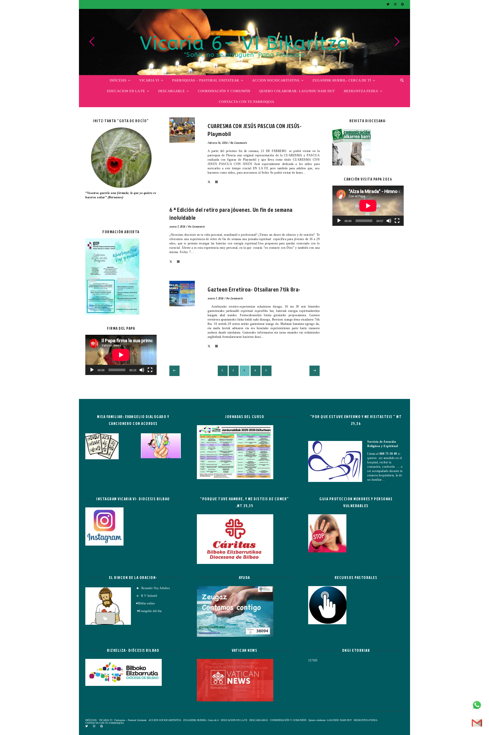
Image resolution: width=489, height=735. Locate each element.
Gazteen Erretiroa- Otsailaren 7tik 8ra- (254, 289)
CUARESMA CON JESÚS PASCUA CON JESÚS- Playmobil (255, 130)
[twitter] (388, 4)
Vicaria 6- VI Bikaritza (244, 43)
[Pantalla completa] (150, 369)
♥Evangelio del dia (149, 611)
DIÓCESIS (118, 80)
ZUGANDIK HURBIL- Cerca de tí (342, 80)
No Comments (238, 143)
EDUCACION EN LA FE (126, 91)
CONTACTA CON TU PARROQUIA (246, 102)
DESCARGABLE (171, 91)
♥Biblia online (145, 603)
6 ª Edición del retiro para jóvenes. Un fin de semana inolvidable (231, 213)
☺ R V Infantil (146, 596)
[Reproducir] (91, 369)
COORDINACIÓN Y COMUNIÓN (224, 91)
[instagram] (395, 4)
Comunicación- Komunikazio (198, 203)
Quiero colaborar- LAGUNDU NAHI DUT (297, 91)
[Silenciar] (141, 369)
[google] (402, 4)
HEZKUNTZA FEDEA (361, 91)
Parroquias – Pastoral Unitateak (205, 80)
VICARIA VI (149, 80)
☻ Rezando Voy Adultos (153, 588)
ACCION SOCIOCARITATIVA (276, 80)
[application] (121, 355)
